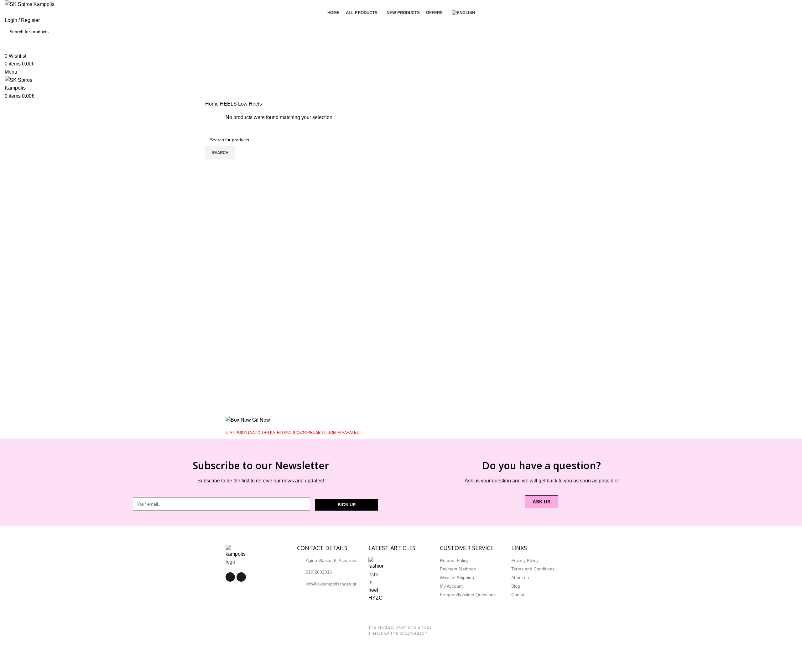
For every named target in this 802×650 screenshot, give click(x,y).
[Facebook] (230, 577)
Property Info (382, 640)
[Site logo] (30, 4)
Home (212, 104)
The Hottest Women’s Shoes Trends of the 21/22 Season (399, 630)
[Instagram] (241, 577)
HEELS (229, 104)
